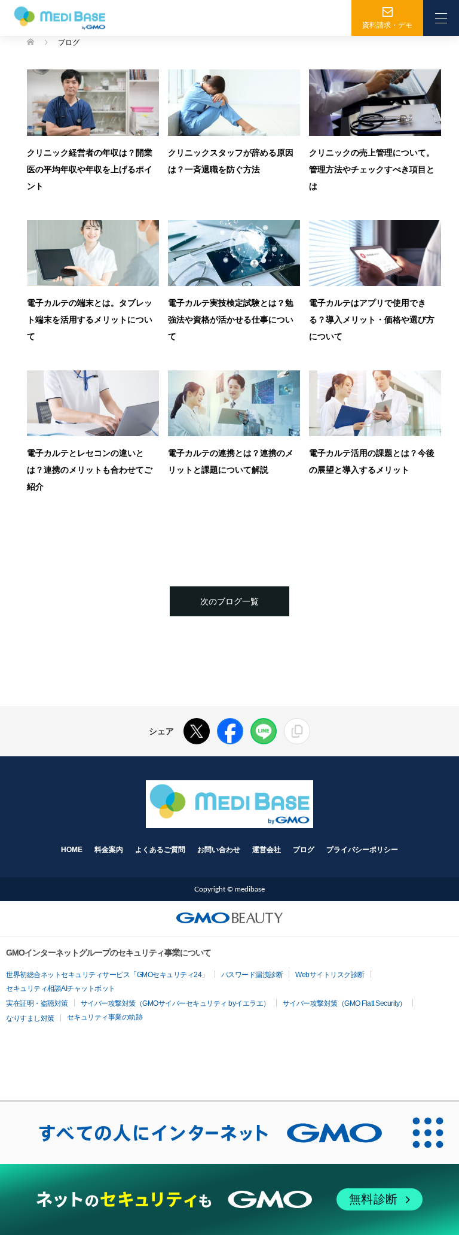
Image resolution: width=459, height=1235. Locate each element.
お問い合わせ (218, 849)
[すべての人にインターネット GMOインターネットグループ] (198, 1133)
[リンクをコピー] (297, 731)
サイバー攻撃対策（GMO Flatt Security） (344, 1003)
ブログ (303, 849)
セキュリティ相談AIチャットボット (60, 988)
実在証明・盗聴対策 (37, 1003)
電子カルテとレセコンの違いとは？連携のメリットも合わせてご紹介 (89, 469)
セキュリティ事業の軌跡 (105, 1017)
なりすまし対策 (30, 1018)
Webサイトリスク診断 (330, 975)
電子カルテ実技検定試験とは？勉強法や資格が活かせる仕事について (230, 319)
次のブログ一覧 (229, 601)
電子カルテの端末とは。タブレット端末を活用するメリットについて (89, 319)
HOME (71, 849)
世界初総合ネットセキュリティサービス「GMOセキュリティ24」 (107, 975)
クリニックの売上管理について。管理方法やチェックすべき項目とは (371, 169)
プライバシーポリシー (362, 849)
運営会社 (266, 849)
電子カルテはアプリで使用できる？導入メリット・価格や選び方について (371, 319)
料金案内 (108, 849)
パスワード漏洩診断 (252, 975)
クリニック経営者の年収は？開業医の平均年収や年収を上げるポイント (89, 169)
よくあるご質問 (160, 849)
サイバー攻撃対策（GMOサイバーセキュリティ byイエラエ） (175, 1003)
